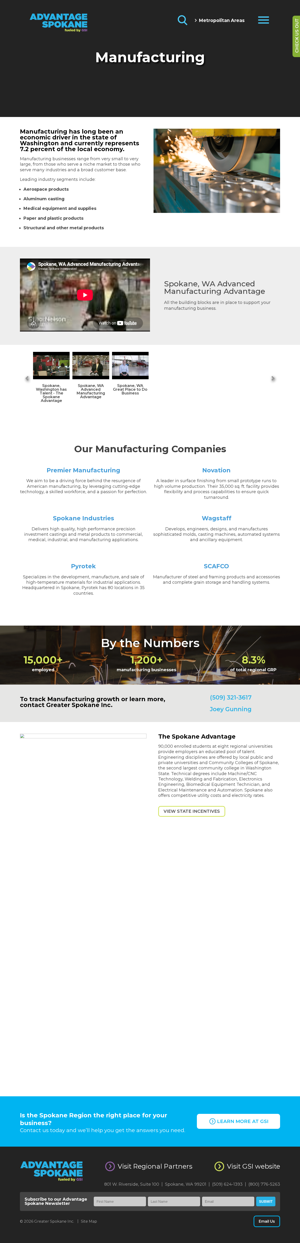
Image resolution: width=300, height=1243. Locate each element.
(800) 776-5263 (264, 1184)
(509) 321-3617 (230, 697)
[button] (30, 377)
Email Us (267, 1221)
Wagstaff (216, 518)
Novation (216, 470)
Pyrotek (83, 566)
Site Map (89, 1221)
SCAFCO (216, 566)
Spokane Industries (83, 518)
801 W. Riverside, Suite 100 (133, 1184)
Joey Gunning (230, 709)
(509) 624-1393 (229, 1184)
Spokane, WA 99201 (187, 1184)
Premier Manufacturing (83, 470)
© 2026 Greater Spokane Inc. (49, 1221)
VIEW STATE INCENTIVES (192, 811)
